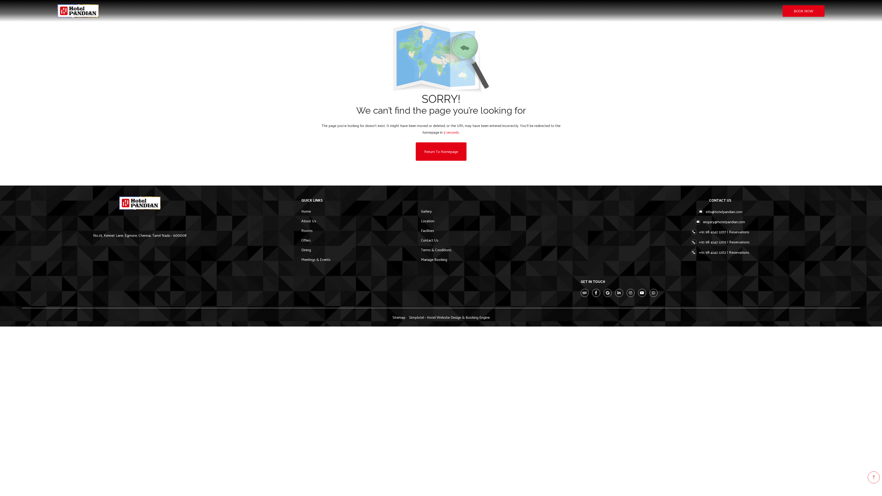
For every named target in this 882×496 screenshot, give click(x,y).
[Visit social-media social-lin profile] (619, 293)
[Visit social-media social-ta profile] (585, 293)
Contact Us (429, 240)
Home (306, 211)
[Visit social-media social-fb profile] (596, 293)
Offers (306, 240)
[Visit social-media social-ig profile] (631, 293)
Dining (306, 249)
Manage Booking (434, 259)
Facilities (427, 230)
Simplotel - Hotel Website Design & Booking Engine (449, 317)
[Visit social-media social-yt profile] (642, 293)
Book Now (803, 11)
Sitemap (399, 317)
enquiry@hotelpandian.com (724, 221)
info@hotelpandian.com (724, 211)
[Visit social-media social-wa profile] (654, 293)
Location (427, 220)
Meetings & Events (316, 259)
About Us (308, 220)
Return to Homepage (441, 151)
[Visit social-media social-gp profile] (608, 293)
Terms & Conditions (436, 249)
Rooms (307, 230)
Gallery (426, 211)
